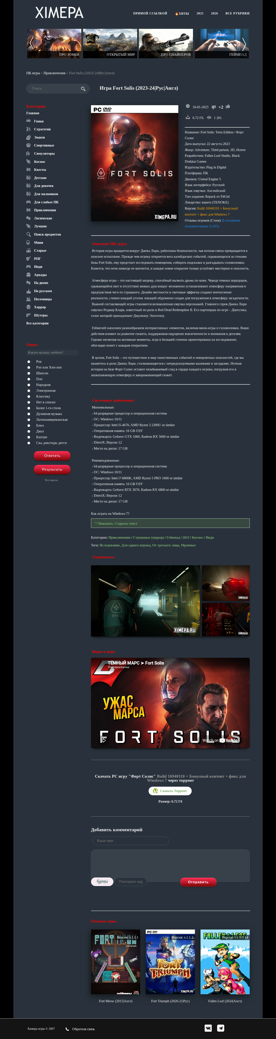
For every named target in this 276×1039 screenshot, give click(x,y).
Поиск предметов (47, 234)
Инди (38, 266)
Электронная (45, 390)
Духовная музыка (49, 414)
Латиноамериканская (51, 419)
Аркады (40, 275)
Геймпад (173, 537)
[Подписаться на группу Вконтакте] (208, 1029)
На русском (43, 291)
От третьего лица (165, 545)
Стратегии (42, 129)
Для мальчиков (46, 194)
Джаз (40, 431)
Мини (38, 242)
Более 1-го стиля (48, 408)
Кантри (41, 437)
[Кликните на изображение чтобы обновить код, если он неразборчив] (102, 881)
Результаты (52, 469)
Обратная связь (83, 1029)
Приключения (54, 73)
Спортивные (44, 145)
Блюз (40, 425)
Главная (32, 113)
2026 (214, 13)
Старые (40, 250)
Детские (40, 178)
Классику (43, 396)
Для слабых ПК (46, 202)
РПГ (37, 259)
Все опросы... (52, 480)
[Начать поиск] (83, 89)
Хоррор (40, 307)
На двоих (41, 283)
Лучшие (40, 226)
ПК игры (33, 73)
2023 (185, 537)
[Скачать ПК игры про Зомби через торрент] (54, 43)
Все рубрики (238, 13)
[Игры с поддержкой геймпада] (222, 43)
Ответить (52, 456)
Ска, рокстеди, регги (51, 443)
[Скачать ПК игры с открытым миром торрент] (110, 43)
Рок (39, 361)
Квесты (40, 169)
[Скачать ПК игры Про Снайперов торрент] (166, 43)
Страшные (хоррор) (148, 537)
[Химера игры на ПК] (59, 11)
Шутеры (41, 315)
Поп (39, 379)
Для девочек (43, 186)
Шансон (42, 373)
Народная (43, 385)
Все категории (37, 323)
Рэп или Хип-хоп (49, 367)
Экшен (39, 137)
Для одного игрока (136, 545)
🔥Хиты (182, 13)
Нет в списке (45, 402)
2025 (200, 13)
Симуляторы (44, 153)
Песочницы (43, 299)
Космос (39, 161)
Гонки (39, 121)
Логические (43, 218)
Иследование (110, 545)
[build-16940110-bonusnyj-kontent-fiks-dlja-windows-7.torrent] (170, 791)
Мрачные (188, 545)
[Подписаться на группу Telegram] (220, 1029)
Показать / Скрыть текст (117, 523)
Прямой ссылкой (150, 13)
